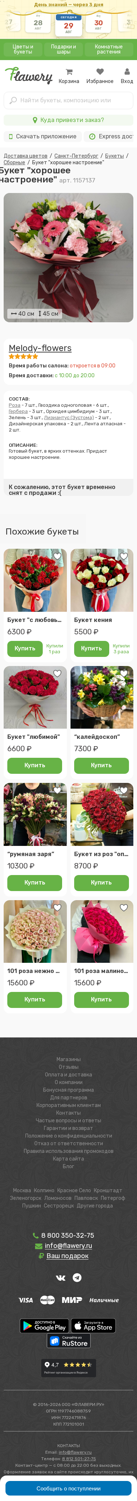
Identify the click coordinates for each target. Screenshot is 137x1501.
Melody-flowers (40, 348)
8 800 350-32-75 (67, 1236)
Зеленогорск (25, 1198)
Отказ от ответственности (68, 1143)
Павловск (86, 1198)
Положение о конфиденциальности (68, 1136)
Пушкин (31, 1206)
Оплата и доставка (68, 1075)
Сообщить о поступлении (68, 1488)
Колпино (44, 1190)
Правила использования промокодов (69, 1151)
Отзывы (69, 1067)
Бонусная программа (68, 1090)
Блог (68, 1166)
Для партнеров (68, 1098)
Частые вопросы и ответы (68, 1121)
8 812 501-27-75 (79, 1458)
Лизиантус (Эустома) (69, 417)
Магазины (69, 1059)
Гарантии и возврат (68, 1128)
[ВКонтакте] (60, 1277)
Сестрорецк (59, 1206)
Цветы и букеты (23, 49)
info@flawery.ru (75, 1452)
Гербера (18, 411)
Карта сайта (68, 1159)
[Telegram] (77, 1277)
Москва (22, 1190)
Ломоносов (58, 1198)
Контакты (68, 1113)
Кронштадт (108, 1190)
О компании (69, 1082)
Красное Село (74, 1190)
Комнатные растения (109, 49)
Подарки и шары (63, 49)
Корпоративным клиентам (69, 1105)
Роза (14, 405)
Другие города (95, 1206)
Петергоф (113, 1198)
